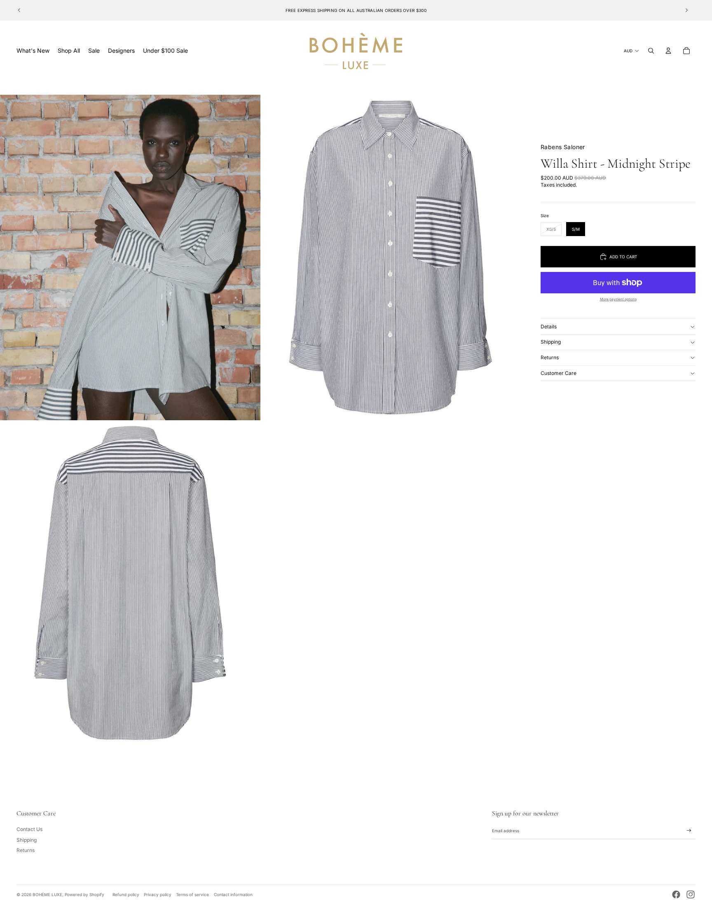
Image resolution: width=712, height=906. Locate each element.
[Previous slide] (19, 10)
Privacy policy (157, 894)
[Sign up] (689, 830)
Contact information (233, 894)
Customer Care (558, 373)
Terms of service (192, 894)
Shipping (551, 342)
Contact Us (29, 829)
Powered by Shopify (84, 894)
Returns (550, 357)
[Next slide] (686, 10)
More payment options (618, 299)
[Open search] (651, 51)
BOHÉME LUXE (47, 894)
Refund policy (125, 894)
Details (549, 326)
